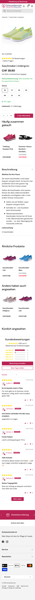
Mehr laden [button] (17, 499)
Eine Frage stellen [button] (17, 368)
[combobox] (17, 11)
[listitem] (9, 144)
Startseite (5, 17)
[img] (7, 380)
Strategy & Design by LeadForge (11, 588)
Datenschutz (24, 586)
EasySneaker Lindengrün (17, 17)
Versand (23, 74)
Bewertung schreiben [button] (17, 363)
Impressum (11, 586)
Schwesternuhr (11, 583)
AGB (18, 586)
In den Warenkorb (23, 116)
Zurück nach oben (17, 523)
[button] (28, 6)
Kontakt (4, 586)
